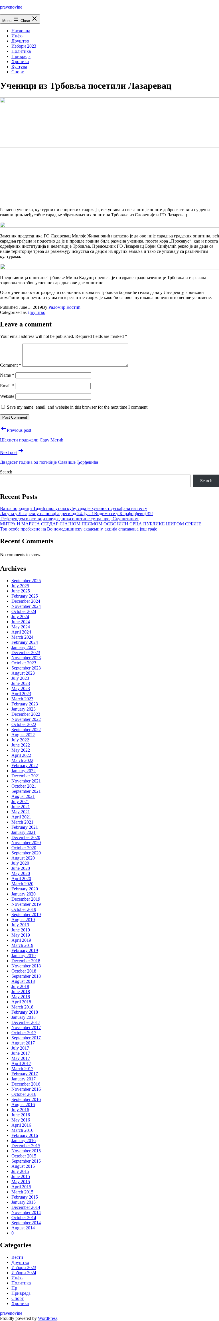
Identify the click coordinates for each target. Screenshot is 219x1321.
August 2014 (23, 1227)
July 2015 (20, 1171)
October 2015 (23, 1155)
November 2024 (26, 606)
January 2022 (23, 770)
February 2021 (24, 827)
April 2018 (21, 1001)
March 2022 (22, 760)
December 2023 (25, 652)
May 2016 (20, 1120)
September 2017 (26, 1037)
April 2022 (21, 755)
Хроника (20, 61)
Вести (17, 1257)
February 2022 (24, 765)
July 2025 (20, 585)
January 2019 (23, 955)
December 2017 (25, 1022)
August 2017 (23, 1042)
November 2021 (26, 781)
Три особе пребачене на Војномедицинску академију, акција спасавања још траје (78, 529)
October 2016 (23, 1094)
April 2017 (21, 1063)
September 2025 (26, 580)
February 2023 (24, 703)
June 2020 (20, 868)
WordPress (47, 1318)
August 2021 (23, 796)
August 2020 (23, 858)
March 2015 (22, 1191)
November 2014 (26, 1212)
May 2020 (20, 873)
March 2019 (22, 945)
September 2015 (26, 1161)
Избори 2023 (23, 46)
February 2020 (24, 888)
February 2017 (24, 1073)
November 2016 (26, 1089)
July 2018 (20, 986)
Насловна (20, 30)
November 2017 (26, 1027)
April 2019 (21, 940)
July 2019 (20, 924)
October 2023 (23, 662)
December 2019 (25, 899)
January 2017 (23, 1078)
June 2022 (20, 745)
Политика (21, 51)
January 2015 (23, 1202)
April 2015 (21, 1186)
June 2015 (20, 1176)
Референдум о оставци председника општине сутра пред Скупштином (69, 518)
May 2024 (20, 626)
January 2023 (23, 709)
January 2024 (23, 647)
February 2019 (24, 950)
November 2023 (26, 657)
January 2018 (23, 1017)
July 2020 (20, 863)
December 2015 (25, 1145)
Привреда (21, 56)
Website (7, 396)
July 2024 (20, 616)
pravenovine (11, 7)
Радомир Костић (64, 307)
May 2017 (20, 1058)
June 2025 (20, 590)
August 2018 (23, 981)
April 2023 (21, 693)
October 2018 (23, 971)
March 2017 (22, 1068)
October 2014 (23, 1217)
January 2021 (23, 832)
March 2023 (22, 698)
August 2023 (23, 673)
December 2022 (25, 714)
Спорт (17, 71)
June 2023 (20, 683)
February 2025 (24, 596)
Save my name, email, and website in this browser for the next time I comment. (78, 407)
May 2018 (20, 996)
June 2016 (20, 1114)
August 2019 (23, 919)
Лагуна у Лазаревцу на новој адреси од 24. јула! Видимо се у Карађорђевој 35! (76, 513)
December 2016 (25, 1084)
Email (7, 385)
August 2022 (23, 734)
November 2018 (26, 965)
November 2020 (26, 842)
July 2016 (20, 1109)
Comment (10, 365)
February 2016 (24, 1135)
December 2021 (25, 775)
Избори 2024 (23, 1272)
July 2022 (20, 739)
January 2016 (23, 1140)
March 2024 (22, 637)
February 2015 (24, 1197)
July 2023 (20, 678)
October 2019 (23, 909)
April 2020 (21, 878)
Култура (19, 66)
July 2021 (20, 801)
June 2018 (20, 991)
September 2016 (26, 1099)
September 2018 (26, 976)
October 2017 (23, 1032)
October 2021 (23, 786)
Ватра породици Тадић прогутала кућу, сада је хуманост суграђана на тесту (73, 508)
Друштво (20, 41)
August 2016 (23, 1104)
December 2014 (25, 1207)
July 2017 (20, 1048)
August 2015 (23, 1166)
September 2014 (26, 1222)
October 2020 (23, 847)
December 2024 (25, 601)
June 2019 (20, 929)
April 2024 (21, 632)
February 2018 (24, 1012)
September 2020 (26, 852)
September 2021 (26, 791)
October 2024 (23, 611)
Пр (14, 1288)
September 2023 (26, 667)
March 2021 (22, 822)
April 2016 (21, 1125)
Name (7, 375)
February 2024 (24, 642)
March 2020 (22, 883)
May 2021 (20, 811)
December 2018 (25, 960)
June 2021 (20, 806)
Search (6, 471)
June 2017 (20, 1053)
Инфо (17, 35)
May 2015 (20, 1181)
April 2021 (21, 816)
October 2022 (23, 724)
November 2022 (26, 719)
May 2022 (20, 750)
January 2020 (23, 894)
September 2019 (26, 914)
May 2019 (20, 935)
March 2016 (22, 1130)
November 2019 (26, 904)
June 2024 (20, 621)
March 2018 (22, 1007)
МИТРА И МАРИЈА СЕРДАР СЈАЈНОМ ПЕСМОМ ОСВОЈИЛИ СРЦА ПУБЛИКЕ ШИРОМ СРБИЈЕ (100, 523)
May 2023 (20, 688)
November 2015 (26, 1150)
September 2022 (26, 729)
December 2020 (25, 837)
